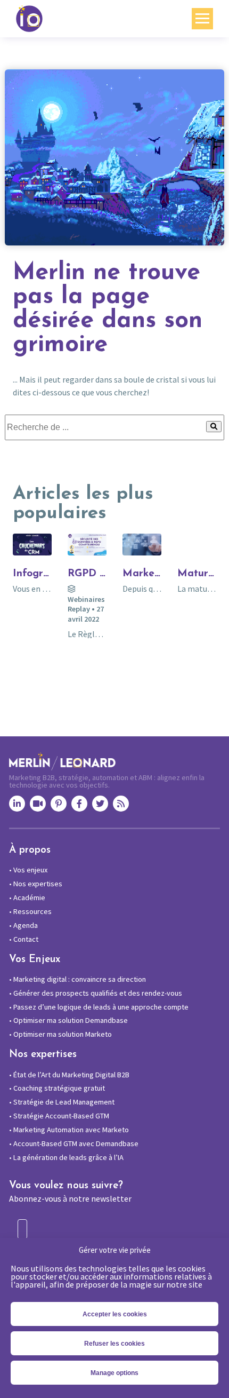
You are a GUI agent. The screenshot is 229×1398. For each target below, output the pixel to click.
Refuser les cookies (114, 1343)
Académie (27, 897)
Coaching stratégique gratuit (57, 1088)
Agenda (23, 925)
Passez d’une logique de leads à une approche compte (99, 1007)
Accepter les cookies (115, 1314)
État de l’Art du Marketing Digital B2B (69, 1074)
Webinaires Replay (86, 604)
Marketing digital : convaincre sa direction (77, 979)
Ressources (30, 911)
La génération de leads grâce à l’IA (66, 1157)
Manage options (114, 1373)
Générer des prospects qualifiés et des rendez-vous (95, 993)
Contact (23, 939)
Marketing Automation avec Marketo (69, 1129)
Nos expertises (35, 883)
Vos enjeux (28, 870)
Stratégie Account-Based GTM (59, 1116)
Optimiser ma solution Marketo (60, 1034)
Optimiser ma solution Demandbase (68, 1020)
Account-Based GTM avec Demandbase (73, 1143)
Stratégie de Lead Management (61, 1102)
